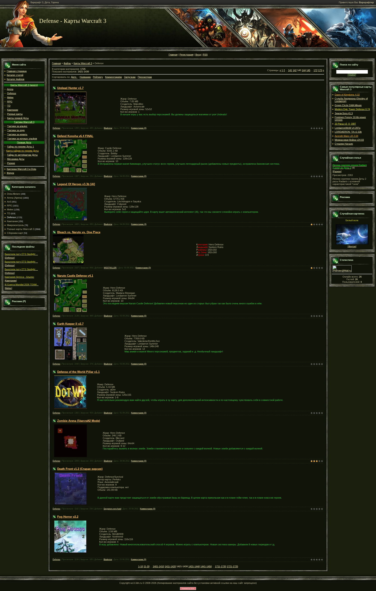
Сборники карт (15, 233)
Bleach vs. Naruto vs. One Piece (78, 232)
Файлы (67, 63)
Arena (10, 89)
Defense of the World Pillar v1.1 (78, 371)
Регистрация (186, 54)
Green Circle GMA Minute (348, 105)
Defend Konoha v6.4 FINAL (75, 136)
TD (8, 105)
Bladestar (108, 128)
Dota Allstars (13, 194)
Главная (173, 54)
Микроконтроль (15, 225)
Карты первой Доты (18, 118)
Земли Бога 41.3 (344, 113)
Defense (11, 93)
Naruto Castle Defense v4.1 (75, 275)
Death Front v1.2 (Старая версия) (79, 468)
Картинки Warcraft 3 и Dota (21, 169)
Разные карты (15, 114)
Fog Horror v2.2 (67, 516)
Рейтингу (98, 77)
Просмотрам (145, 77)
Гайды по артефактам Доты (22, 155)
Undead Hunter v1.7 (70, 88)
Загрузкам (130, 77)
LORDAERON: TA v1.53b (348, 132)
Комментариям (113, 77)
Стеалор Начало (344, 143)
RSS (205, 54)
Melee (10, 97)
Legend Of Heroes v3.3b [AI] (76, 184)
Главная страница (17, 71)
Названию (85, 77)
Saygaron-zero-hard (112, 509)
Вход (198, 54)
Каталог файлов (15, 79)
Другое (352, 246)
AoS (9, 201)
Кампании (12, 110)
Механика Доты (15, 159)
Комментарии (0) (138, 128)
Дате (73, 77)
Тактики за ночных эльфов (22, 138)
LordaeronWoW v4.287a (347, 128)
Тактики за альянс (17, 126)
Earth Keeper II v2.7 (70, 323)
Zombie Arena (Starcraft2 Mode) (78, 420)
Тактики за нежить (17, 134)
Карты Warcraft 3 (83, 63)
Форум (10, 173)
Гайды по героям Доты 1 (20, 146)
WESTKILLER (110, 268)
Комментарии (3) (138, 224)
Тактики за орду (16, 130)
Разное (11, 163)
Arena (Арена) (14, 197)
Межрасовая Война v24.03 (349, 140)
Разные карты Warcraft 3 (20, 229)
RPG (9, 101)
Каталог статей (15, 75)
